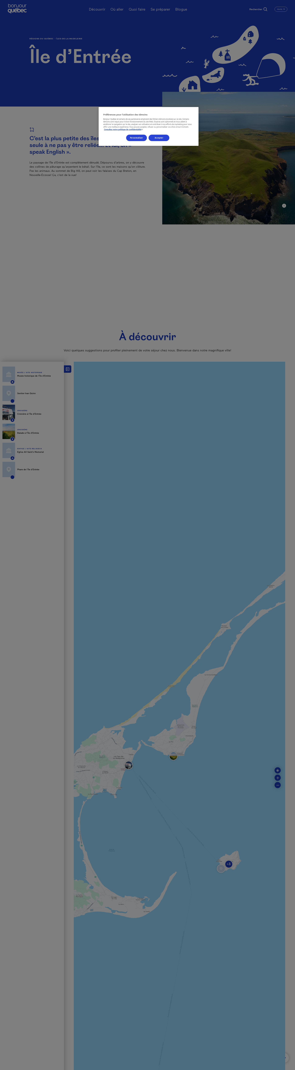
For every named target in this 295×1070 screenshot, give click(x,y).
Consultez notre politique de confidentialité (124, 129)
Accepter (159, 138)
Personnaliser (136, 138)
